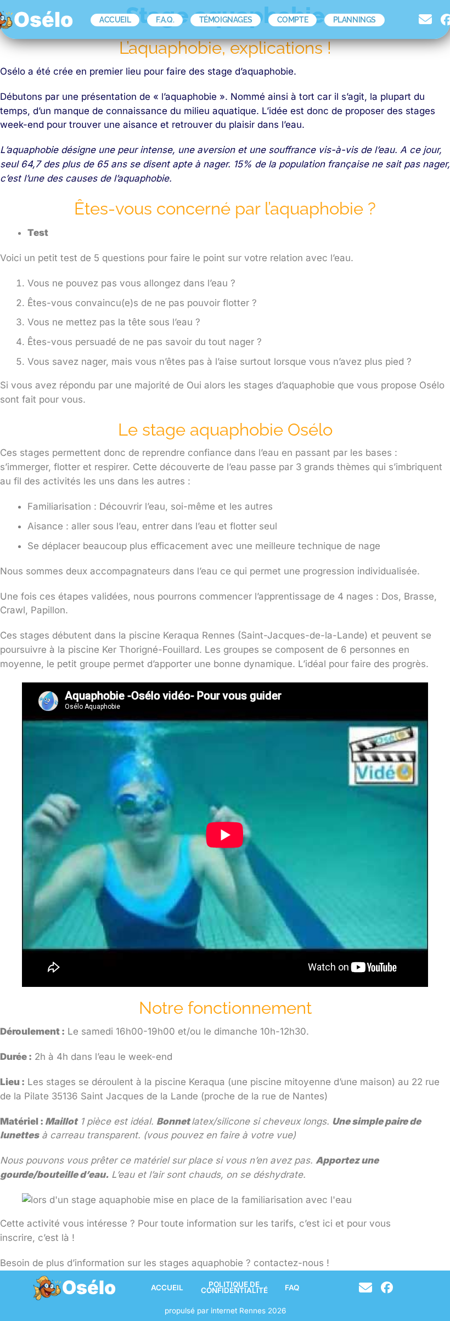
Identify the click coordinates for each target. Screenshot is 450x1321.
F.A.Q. (165, 19)
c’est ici (314, 1223)
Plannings (354, 19)
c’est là (53, 1237)
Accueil (115, 19)
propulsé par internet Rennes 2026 (225, 1310)
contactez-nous (289, 1262)
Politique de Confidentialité (234, 1288)
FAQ (292, 1288)
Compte (292, 19)
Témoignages (225, 19)
